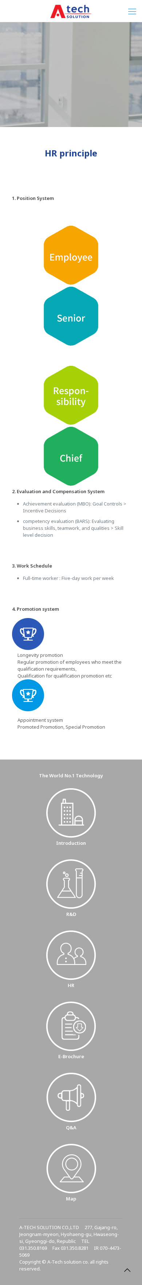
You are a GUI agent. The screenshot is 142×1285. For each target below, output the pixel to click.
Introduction (71, 843)
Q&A (71, 1127)
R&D (71, 914)
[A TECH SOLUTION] (71, 11)
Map (71, 1198)
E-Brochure (71, 1056)
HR (71, 985)
